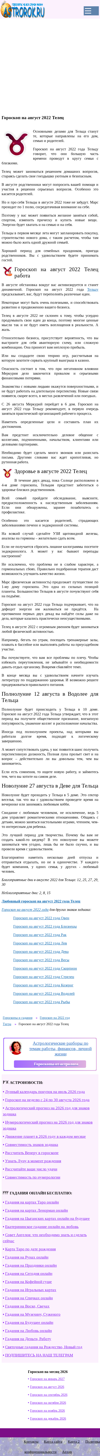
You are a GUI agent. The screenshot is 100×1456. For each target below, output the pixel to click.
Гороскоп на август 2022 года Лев (40, 943)
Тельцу (92, 289)
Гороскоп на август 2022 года (25, 910)
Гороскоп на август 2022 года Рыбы (41, 1002)
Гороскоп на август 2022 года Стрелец (43, 977)
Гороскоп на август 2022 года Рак (40, 935)
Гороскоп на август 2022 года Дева (41, 952)
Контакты (31, 1441)
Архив (67, 1452)
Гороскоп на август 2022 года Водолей (44, 994)
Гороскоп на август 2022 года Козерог (43, 985)
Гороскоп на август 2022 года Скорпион (45, 968)
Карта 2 (74, 1441)
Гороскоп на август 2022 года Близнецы (45, 926)
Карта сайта (53, 1441)
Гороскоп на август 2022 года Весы (41, 960)
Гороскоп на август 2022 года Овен (41, 918)
